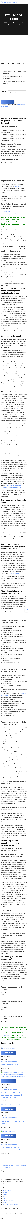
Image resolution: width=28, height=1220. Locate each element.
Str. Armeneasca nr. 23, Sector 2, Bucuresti (14, 1165)
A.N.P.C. (5, 1202)
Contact (5, 1198)
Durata (4, 91)
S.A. (24, 350)
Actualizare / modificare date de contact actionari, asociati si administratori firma (12, 1095)
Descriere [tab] (5, 115)
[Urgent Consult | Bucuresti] (9, 2)
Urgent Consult (15, 573)
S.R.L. (2, 352)
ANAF (17, 408)
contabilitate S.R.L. (20, 186)
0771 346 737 (6, 1167)
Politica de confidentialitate (10, 1204)
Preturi (5, 1192)
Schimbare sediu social (9, 1065)
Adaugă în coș (8, 101)
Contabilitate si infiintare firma (10, 23)
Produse (22, 23)
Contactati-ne (7, 1035)
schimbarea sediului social (18, 177)
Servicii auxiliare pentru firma (9, 1061)
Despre (5, 1196)
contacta (12, 333)
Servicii (5, 1194)
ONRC (8, 656)
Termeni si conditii (8, 1200)
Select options (8, 1052)
